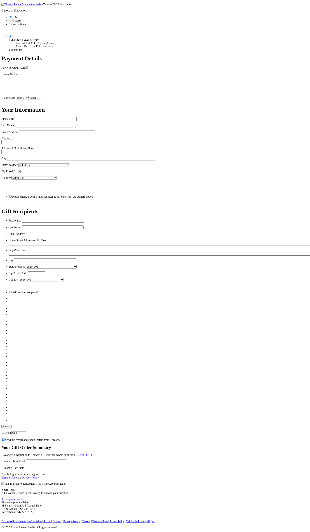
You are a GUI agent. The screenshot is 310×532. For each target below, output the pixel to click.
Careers (86, 521)
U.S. (15, 16)
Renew (17, 4)
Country (6, 177)
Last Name (7, 125)
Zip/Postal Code (10, 171)
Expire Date (9, 98)
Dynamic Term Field (13, 461)
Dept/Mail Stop (17, 250)
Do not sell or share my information (21, 521)
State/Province (9, 164)
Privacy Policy (30, 477)
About (47, 521)
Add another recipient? (25, 292)
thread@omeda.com (12, 499)
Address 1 (7, 138)
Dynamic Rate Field (12, 467)
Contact (57, 521)
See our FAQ (84, 454)
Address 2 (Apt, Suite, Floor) (17, 148)
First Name (7, 118)
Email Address (9, 132)
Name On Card (11, 74)
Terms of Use (9, 477)
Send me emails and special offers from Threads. (32, 439)
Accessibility (116, 521)
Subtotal (6, 433)
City (3, 158)
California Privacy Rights (140, 521)
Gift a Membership (32, 4)
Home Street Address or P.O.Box (27, 240)
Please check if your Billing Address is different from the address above (52, 196)
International (19, 24)
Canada (16, 20)
